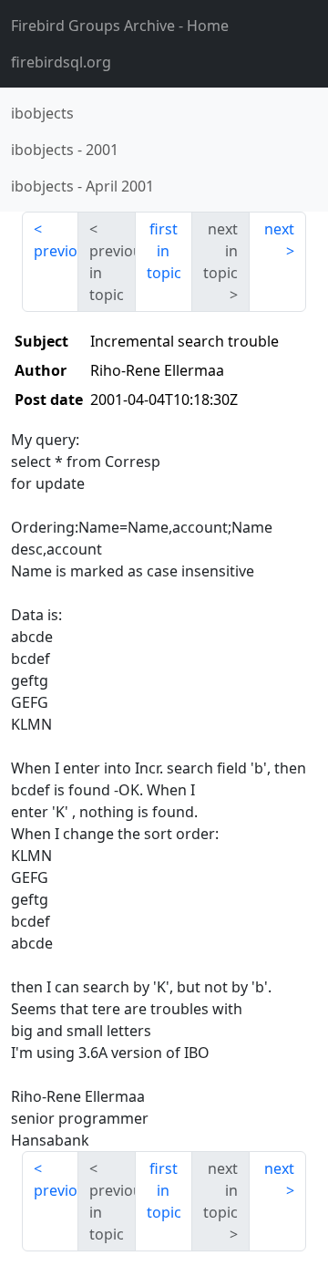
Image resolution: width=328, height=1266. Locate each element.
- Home (120, 26)
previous (56, 251)
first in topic (164, 251)
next (279, 229)
